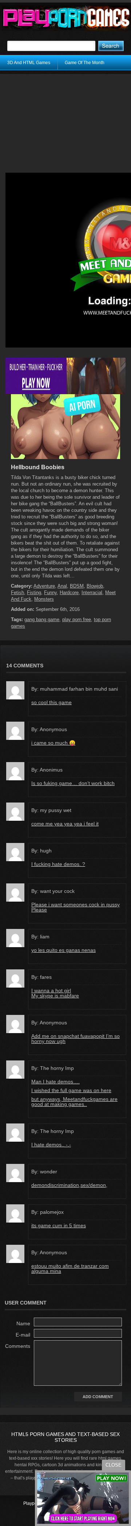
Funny (50, 592)
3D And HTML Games (28, 62)
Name (23, 1323)
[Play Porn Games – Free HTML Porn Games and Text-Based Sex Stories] (66, 18)
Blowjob (95, 586)
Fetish (17, 592)
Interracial (92, 592)
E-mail (23, 1335)
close (114, 1465)
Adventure (44, 586)
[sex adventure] (65, 457)
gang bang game (41, 619)
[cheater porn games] (65, 392)
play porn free (76, 619)
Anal (62, 586)
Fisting (34, 592)
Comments (17, 1346)
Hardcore (69, 592)
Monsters (44, 599)
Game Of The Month (84, 62)
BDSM (77, 586)
